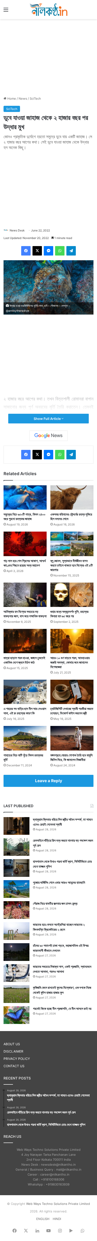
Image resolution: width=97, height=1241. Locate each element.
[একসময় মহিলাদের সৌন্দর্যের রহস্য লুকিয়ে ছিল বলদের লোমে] (71, 497)
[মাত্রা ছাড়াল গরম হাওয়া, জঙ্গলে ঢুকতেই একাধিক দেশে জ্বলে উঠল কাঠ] (25, 641)
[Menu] (6, 11)
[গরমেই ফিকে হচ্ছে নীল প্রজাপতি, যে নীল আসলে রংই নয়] (16, 1015)
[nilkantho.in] (48, 9)
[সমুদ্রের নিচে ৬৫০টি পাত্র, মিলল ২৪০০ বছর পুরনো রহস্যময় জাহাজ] (25, 497)
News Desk (17, 230)
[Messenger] (48, 251)
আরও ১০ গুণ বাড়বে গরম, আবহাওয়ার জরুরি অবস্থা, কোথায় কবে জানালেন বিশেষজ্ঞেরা (70, 662)
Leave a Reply (48, 780)
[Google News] (48, 436)
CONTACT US (14, 1066)
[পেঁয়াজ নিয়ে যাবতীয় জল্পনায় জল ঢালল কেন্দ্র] (16, 910)
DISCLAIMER (13, 1051)
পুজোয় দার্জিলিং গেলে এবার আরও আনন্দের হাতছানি (59, 882)
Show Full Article (47, 419)
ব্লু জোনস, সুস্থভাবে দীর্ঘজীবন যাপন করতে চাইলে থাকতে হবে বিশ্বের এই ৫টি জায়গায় (71, 565)
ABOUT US (12, 1044)
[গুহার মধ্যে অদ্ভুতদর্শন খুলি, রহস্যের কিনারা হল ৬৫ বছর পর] (71, 595)
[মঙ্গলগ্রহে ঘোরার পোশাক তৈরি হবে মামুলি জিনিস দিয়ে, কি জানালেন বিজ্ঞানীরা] (71, 738)
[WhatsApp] (60, 251)
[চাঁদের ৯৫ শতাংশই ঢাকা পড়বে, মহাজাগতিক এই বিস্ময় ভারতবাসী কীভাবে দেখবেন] (16, 952)
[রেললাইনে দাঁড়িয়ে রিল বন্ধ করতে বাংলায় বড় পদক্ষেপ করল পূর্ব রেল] (16, 847)
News (23, 98)
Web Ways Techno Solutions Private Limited (58, 1204)
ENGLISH (42, 1219)
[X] (37, 251)
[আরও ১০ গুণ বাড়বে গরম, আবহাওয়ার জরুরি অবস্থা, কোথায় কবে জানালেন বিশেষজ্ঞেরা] (71, 641)
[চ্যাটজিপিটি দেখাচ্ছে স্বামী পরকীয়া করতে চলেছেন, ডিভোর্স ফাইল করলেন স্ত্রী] (71, 692)
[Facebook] (26, 251)
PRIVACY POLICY (17, 1059)
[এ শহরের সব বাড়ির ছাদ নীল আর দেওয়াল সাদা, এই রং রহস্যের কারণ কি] (25, 692)
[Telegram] (71, 251)
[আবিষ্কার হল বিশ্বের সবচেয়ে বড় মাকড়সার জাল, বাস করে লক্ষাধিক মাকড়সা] (25, 595)
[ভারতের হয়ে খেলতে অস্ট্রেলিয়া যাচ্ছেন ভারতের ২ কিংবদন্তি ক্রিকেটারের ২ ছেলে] (16, 931)
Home (11, 98)
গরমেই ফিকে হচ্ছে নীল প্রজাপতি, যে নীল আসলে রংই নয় (62, 1008)
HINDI (57, 1219)
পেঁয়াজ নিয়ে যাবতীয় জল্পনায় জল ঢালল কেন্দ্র (55, 903)
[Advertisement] (48, 57)
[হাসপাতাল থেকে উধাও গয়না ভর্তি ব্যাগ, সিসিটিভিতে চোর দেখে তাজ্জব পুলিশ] (16, 868)
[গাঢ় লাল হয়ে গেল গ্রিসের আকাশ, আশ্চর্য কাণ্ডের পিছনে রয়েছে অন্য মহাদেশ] (25, 544)
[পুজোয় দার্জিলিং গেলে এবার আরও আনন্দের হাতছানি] (16, 889)
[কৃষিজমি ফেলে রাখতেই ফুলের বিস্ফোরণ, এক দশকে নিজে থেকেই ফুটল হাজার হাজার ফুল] (16, 994)
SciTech (35, 98)
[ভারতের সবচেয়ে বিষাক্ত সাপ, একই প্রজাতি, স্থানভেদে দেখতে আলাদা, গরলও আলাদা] (16, 973)
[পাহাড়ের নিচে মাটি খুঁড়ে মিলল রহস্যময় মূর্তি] (25, 738)
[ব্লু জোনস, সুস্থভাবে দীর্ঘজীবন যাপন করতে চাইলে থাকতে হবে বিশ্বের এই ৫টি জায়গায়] (71, 544)
